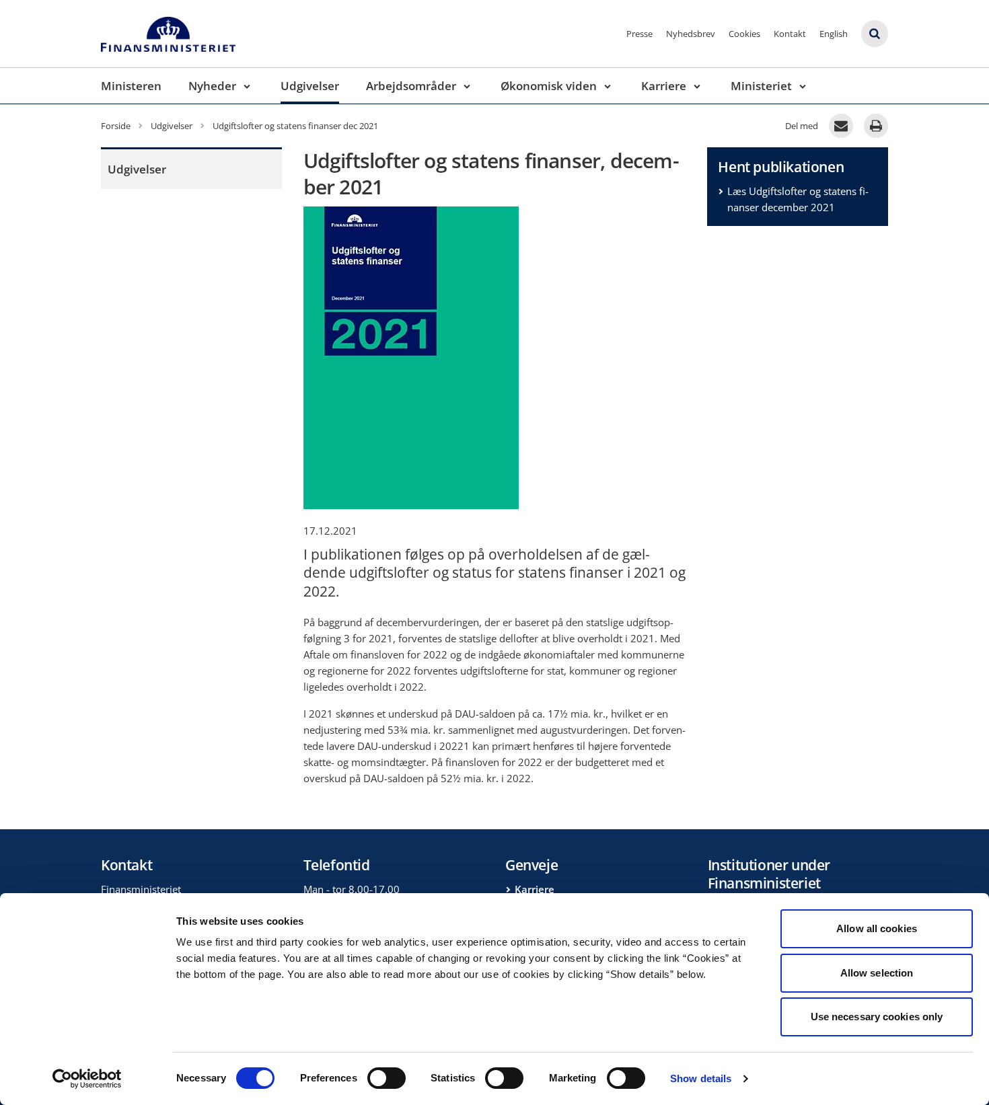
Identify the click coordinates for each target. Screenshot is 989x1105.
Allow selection (877, 973)
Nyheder (212, 85)
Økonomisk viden (549, 85)
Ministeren (131, 85)
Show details (700, 1078)
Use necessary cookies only (877, 1016)
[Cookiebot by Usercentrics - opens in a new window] (87, 1079)
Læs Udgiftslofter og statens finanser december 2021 (798, 199)
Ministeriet (761, 85)
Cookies (744, 34)
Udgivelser (310, 85)
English (833, 34)
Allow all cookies (876, 928)
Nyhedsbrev (690, 34)
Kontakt (790, 34)
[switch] (386, 1078)
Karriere (663, 85)
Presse (639, 34)
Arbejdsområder (411, 85)
